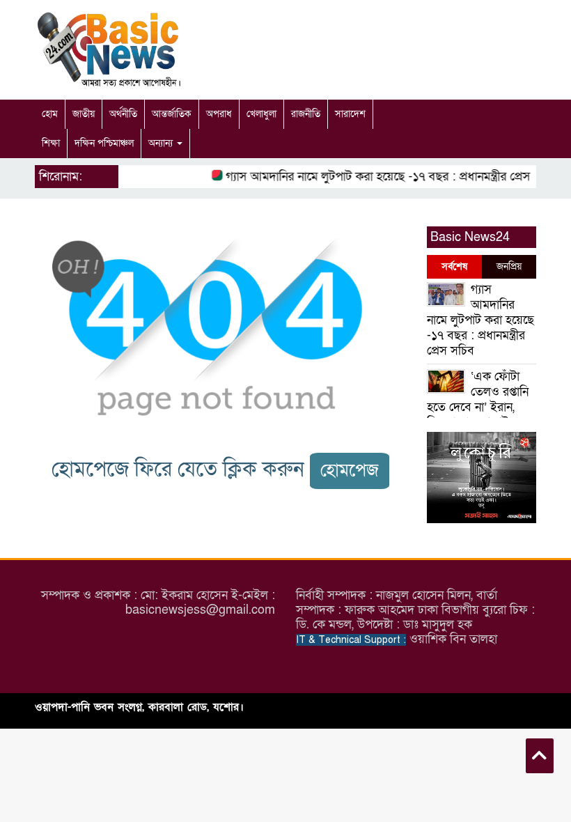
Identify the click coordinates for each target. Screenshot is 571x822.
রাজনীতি (305, 114)
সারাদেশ (350, 114)
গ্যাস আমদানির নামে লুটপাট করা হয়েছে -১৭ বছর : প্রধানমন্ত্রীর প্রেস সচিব (386, 177)
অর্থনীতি (123, 114)
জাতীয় (83, 114)
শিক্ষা (51, 143)
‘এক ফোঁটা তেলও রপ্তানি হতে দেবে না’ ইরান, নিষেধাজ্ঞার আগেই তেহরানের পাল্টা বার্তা (478, 407)
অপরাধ (219, 114)
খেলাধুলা (261, 114)
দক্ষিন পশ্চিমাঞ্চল (104, 143)
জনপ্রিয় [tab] (509, 266)
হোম (50, 114)
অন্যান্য (161, 143)
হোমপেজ (349, 470)
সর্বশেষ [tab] (454, 266)
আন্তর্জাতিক (171, 114)
